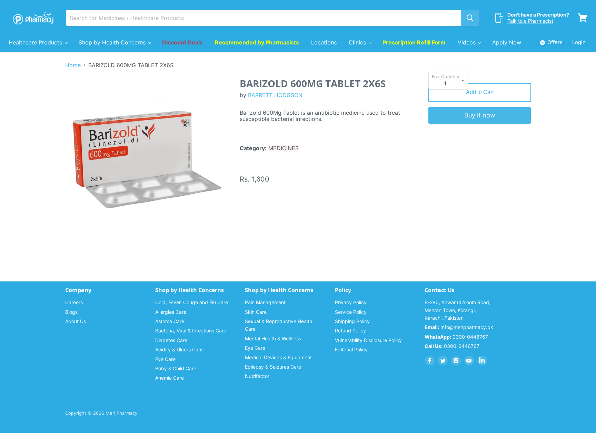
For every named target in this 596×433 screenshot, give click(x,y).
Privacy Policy (351, 302)
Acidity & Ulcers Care (179, 349)
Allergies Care (170, 312)
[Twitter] (443, 360)
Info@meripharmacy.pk (459, 327)
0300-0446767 (456, 337)
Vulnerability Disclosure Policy (368, 340)
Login (579, 42)
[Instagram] (456, 360)
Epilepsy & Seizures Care (273, 367)
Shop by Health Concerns (113, 42)
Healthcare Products (36, 42)
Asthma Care (169, 321)
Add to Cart (480, 92)
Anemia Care (169, 378)
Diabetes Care (171, 340)
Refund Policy (350, 330)
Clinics (358, 42)
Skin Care (256, 312)
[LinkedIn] (482, 360)
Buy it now (479, 115)
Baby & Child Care (175, 368)
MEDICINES (283, 148)
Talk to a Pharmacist (530, 21)
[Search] (470, 18)
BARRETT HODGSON (275, 95)
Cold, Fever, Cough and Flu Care (191, 302)
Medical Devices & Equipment (278, 357)
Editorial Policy (351, 349)
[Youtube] (469, 360)
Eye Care (165, 359)
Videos (467, 42)
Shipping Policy (352, 321)
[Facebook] (430, 360)
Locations (324, 42)
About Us (75, 321)
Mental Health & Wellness (273, 338)
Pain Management (265, 302)
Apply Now (506, 42)
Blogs (71, 312)
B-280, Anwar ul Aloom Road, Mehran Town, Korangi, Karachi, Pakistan (457, 310)
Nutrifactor (257, 376)
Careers (74, 302)
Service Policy (351, 312)
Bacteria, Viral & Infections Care (190, 330)
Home (73, 65)
